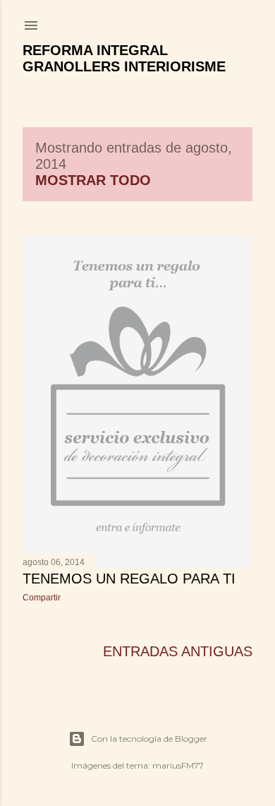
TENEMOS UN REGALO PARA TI (129, 578)
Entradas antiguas (177, 651)
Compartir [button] (42, 598)
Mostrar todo (93, 180)
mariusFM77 (178, 765)
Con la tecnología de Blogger (149, 738)
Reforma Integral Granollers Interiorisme (124, 58)
